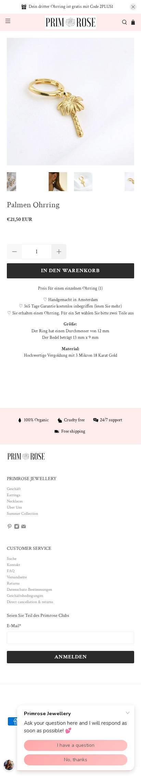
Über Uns (14, 507)
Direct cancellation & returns (30, 602)
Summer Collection (22, 513)
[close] (133, 6)
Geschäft (14, 488)
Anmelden (70, 657)
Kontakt (13, 564)
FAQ (10, 571)
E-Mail (14, 626)
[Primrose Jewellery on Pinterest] (9, 528)
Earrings (13, 495)
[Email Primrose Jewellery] (23, 528)
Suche (11, 558)
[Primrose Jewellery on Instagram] (17, 528)
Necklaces (15, 501)
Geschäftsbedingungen (25, 595)
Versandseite (17, 577)
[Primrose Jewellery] (70, 22)
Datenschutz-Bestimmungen (29, 589)
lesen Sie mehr (107, 306)
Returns (13, 583)
